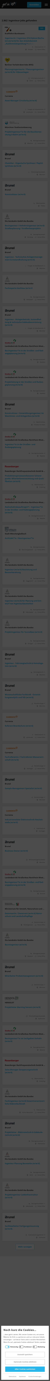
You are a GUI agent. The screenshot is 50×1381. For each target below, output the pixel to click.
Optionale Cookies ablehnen (25, 1362)
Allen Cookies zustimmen (25, 1369)
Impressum (22, 1376)
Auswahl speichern (25, 1355)
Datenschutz (12, 1376)
